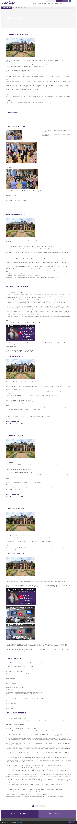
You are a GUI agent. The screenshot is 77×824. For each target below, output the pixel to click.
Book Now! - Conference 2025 (17, 435)
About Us (39, 3)
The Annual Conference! (15, 214)
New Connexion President (16, 713)
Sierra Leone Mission (59, 3)
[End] (44, 806)
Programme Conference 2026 (12, 112)
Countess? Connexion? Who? (17, 287)
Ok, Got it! (71, 822)
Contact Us (68, 3)
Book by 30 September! (14, 356)
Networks (44, 3)
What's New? (51, 3)
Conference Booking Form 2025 (12, 421)
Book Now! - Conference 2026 (17, 35)
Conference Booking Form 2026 (12, 109)
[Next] (42, 806)
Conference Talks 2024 (15, 553)
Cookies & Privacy (59, 819)
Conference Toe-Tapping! (15, 126)
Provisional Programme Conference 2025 (14, 423)
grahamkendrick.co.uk (41, 117)
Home (34, 3)
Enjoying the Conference (16, 659)
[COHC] (9, 3)
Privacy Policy (19, 822)
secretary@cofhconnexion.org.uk (30, 819)
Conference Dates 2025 (15, 508)
